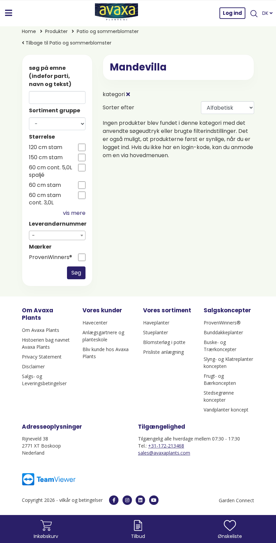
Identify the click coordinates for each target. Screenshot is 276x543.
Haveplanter (156, 322)
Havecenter (94, 322)
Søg (76, 273)
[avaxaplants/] (127, 500)
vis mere (74, 213)
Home (29, 31)
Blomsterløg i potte (164, 342)
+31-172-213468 (166, 445)
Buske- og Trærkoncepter (220, 345)
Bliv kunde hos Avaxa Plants (105, 353)
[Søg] (254, 13)
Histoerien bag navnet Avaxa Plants (46, 343)
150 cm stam (46, 157)
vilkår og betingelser (81, 500)
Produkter (56, 31)
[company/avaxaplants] (140, 500)
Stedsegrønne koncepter (219, 396)
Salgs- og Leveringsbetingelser (44, 380)
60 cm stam (45, 185)
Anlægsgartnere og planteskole (103, 336)
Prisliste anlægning (163, 352)
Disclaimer (33, 366)
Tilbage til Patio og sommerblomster (67, 42)
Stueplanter (155, 332)
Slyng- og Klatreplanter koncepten (228, 362)
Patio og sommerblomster (108, 31)
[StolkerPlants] (154, 500)
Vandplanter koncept (226, 409)
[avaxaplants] (113, 500)
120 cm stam (45, 147)
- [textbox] (33, 235)
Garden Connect (236, 500)
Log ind (232, 13)
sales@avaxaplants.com (164, 453)
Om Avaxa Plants (40, 330)
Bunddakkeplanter (223, 332)
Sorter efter (118, 107)
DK (266, 13)
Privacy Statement (42, 356)
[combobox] (57, 235)
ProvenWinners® (50, 257)
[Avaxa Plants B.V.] (116, 13)
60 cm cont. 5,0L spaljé (50, 171)
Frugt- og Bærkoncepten (220, 379)
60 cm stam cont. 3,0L (45, 199)
